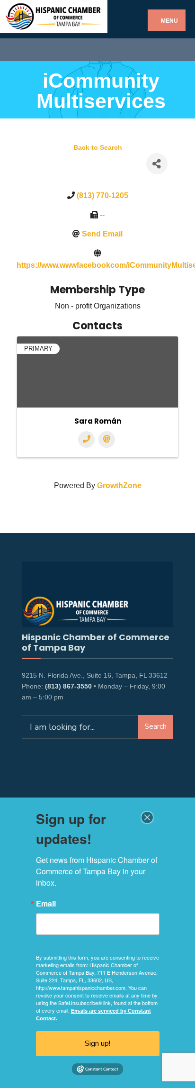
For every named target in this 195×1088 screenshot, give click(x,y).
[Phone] (86, 439)
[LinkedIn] (65, 49)
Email (46, 903)
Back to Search (97, 147)
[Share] (157, 163)
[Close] (147, 817)
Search (156, 726)
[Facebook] (15, 49)
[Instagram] (48, 49)
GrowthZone (119, 485)
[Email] (106, 439)
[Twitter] (32, 49)
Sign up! (97, 1043)
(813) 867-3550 (68, 686)
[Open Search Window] (179, 49)
